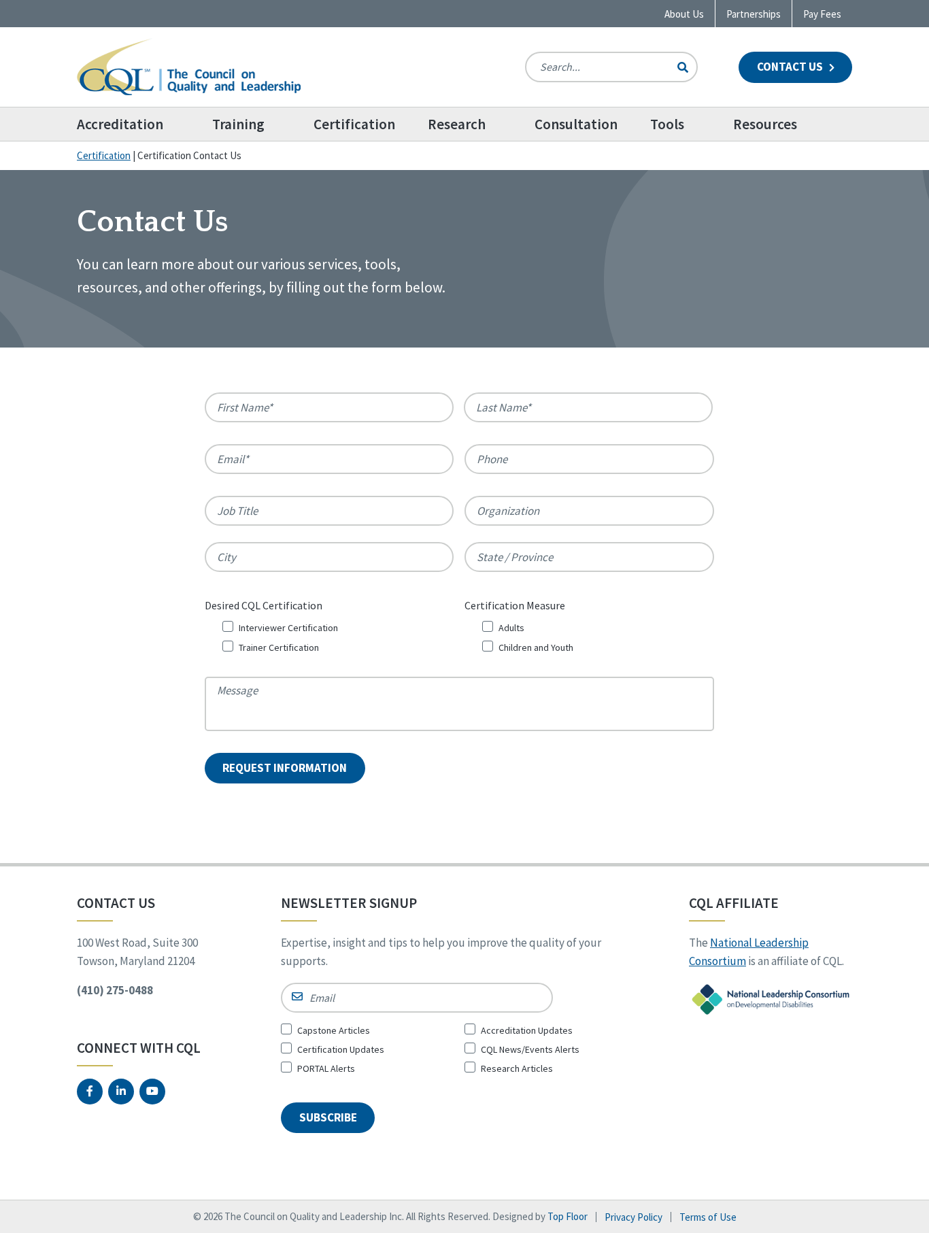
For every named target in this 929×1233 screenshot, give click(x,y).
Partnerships (753, 13)
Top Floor (567, 1216)
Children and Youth (536, 647)
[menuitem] (136, 124)
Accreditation (120, 124)
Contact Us (791, 66)
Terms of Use (708, 1217)
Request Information (284, 767)
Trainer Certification (279, 647)
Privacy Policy (633, 1217)
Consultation (576, 124)
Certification (354, 124)
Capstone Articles (333, 1030)
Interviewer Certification (288, 628)
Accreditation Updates (527, 1030)
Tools (667, 124)
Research (457, 124)
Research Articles (517, 1068)
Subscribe (328, 1117)
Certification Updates (340, 1049)
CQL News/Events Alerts (530, 1049)
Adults (511, 628)
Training (238, 124)
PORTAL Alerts (326, 1068)
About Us (684, 13)
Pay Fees (822, 13)
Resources (765, 124)
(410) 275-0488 (115, 990)
